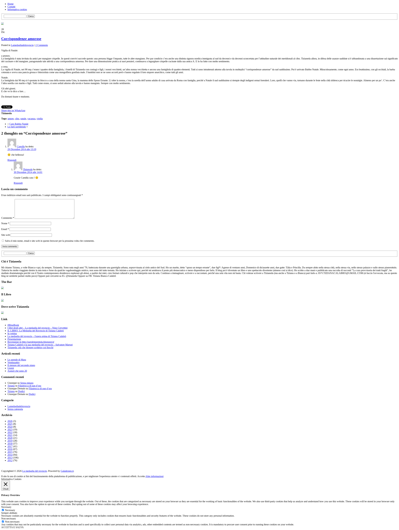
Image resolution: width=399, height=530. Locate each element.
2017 (9, 446)
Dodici (21, 391)
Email (5, 229)
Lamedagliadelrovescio (22, 45)
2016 (9, 449)
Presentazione (14, 339)
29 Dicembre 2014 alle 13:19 (21, 149)
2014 (9, 454)
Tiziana (11, 385)
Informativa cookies (17, 9)
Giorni (10, 368)
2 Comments (41, 45)
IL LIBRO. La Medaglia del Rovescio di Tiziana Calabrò (35, 330)
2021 (9, 435)
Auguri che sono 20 (17, 371)
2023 (9, 429)
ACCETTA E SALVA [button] (12, 527)
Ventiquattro (13, 362)
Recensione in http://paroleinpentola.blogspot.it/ (30, 342)
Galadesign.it (67, 471)
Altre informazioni (154, 476)
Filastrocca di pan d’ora (29, 385)
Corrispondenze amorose (21, 39)
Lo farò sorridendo (16, 126)
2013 (9, 457)
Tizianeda (28, 169)
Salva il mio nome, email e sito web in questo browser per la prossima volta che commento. (49, 241)
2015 (9, 452)
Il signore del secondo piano (21, 365)
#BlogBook (13, 325)
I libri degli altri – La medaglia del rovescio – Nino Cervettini (37, 328)
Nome (5, 223)
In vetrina (12, 333)
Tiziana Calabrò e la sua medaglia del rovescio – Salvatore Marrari (40, 344)
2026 (9, 421)
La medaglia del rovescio (34, 471)
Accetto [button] (141, 476)
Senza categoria (15, 409)
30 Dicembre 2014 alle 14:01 (28, 172)
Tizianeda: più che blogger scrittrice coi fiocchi (30, 347)
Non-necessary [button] (8, 518)
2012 (9, 460)
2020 (9, 438)
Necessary (10, 510)
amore (11, 118)
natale (23, 118)
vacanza (31, 118)
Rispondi (11, 160)
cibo (17, 118)
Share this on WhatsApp (13, 110)
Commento (7, 218)
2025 (9, 424)
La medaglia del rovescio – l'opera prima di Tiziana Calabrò (36, 336)
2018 (9, 443)
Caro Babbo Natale (18, 124)
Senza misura (26, 383)
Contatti (11, 6)
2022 (9, 432)
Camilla (21, 146)
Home (10, 3)
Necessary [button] (6, 507)
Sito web (5, 235)
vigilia (40, 118)
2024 (9, 426)
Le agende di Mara (16, 359)
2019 (9, 440)
